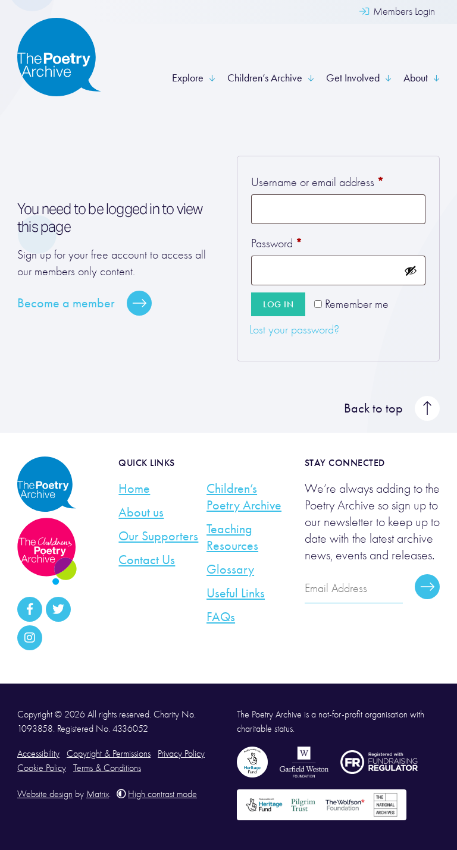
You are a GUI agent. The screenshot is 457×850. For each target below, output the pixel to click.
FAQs (220, 617)
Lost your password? (294, 329)
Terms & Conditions (107, 768)
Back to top (373, 408)
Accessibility (38, 753)
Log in (278, 304)
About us (141, 512)
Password (296, 242)
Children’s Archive (264, 77)
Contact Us (146, 560)
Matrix (97, 794)
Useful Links (235, 593)
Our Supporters (158, 536)
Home (134, 488)
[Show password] (410, 270)
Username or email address (336, 181)
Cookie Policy (41, 768)
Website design (45, 794)
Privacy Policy (181, 753)
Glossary (230, 569)
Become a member (66, 303)
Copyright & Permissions (109, 753)
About (415, 77)
